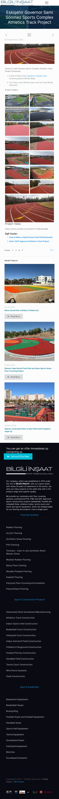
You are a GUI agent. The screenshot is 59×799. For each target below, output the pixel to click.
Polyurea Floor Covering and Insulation (25, 583)
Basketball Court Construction (21, 629)
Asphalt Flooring (14, 577)
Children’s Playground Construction (23, 647)
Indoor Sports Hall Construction (22, 623)
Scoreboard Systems (16, 758)
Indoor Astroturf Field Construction (23, 641)
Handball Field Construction (20, 658)
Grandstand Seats (15, 740)
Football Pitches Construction (21, 653)
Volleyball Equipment (16, 746)
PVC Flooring (12, 544)
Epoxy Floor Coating (16, 565)
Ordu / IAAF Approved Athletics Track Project (29, 241)
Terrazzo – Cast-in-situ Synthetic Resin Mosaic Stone (26, 552)
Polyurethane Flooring (17, 589)
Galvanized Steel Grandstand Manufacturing (28, 612)
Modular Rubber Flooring (18, 559)
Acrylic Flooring (14, 533)
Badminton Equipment (17, 699)
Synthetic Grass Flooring (18, 539)
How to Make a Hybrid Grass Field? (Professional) (31, 237)
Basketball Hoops (14, 705)
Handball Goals (13, 722)
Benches (10, 752)
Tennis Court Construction (19, 664)
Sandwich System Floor (37, 76)
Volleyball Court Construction (21, 635)
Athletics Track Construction (20, 617)
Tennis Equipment (15, 734)
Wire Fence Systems (16, 670)
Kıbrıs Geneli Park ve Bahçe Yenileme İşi (21, 310)
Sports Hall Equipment (17, 728)
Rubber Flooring (14, 527)
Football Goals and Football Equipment (25, 717)
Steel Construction (15, 676)
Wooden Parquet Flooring (18, 571)
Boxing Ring (12, 711)
